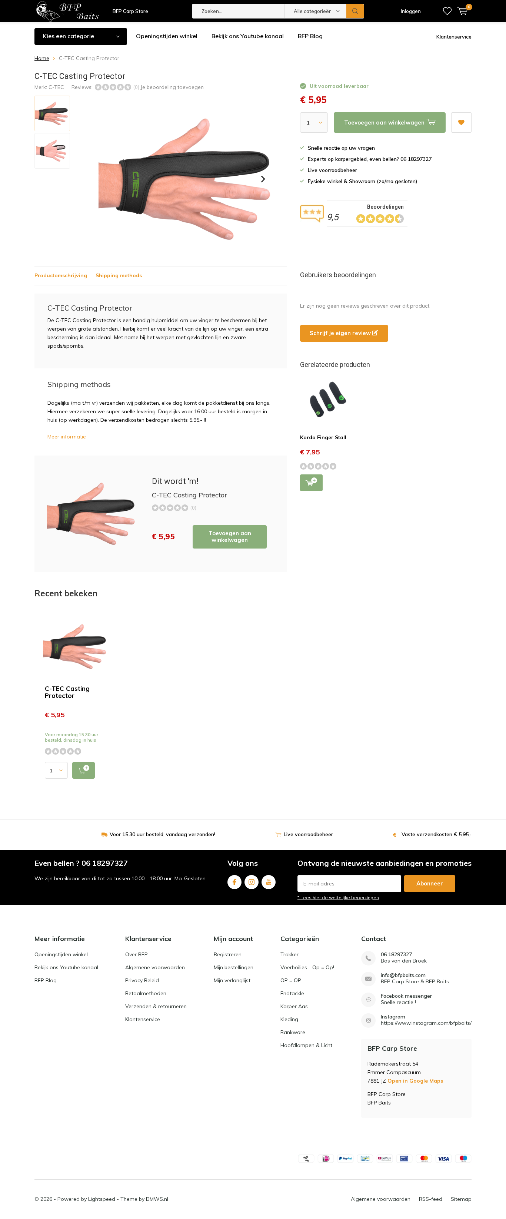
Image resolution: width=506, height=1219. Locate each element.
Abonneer (429, 883)
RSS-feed (430, 1199)
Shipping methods (119, 275)
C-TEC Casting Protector (67, 692)
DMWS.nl (157, 1199)
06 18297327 (396, 954)
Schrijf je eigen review (341, 333)
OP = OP (290, 980)
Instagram (251, 882)
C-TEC (56, 87)
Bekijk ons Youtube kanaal (248, 36)
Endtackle (292, 993)
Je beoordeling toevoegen (172, 87)
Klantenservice (454, 36)
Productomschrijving (60, 275)
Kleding (289, 1019)
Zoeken (355, 11)
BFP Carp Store (130, 11)
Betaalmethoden (145, 993)
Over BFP (136, 954)
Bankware (292, 1032)
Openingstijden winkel (166, 36)
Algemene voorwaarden (155, 967)
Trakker (289, 954)
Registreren (228, 954)
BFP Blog (310, 36)
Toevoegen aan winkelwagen (230, 536)
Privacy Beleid (142, 980)
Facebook (234, 882)
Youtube (269, 882)
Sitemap (461, 1199)
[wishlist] (447, 11)
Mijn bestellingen (233, 967)
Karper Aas (294, 1006)
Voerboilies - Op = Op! (307, 967)
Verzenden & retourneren (156, 1006)
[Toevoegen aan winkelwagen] (83, 770)
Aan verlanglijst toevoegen (461, 122)
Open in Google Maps (415, 1080)
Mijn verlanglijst (232, 980)
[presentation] (263, 179)
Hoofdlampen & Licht (306, 1045)
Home (41, 58)
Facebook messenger (406, 996)
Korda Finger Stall (323, 437)
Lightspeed (101, 1199)
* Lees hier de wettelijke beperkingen (338, 897)
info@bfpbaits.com (403, 975)
